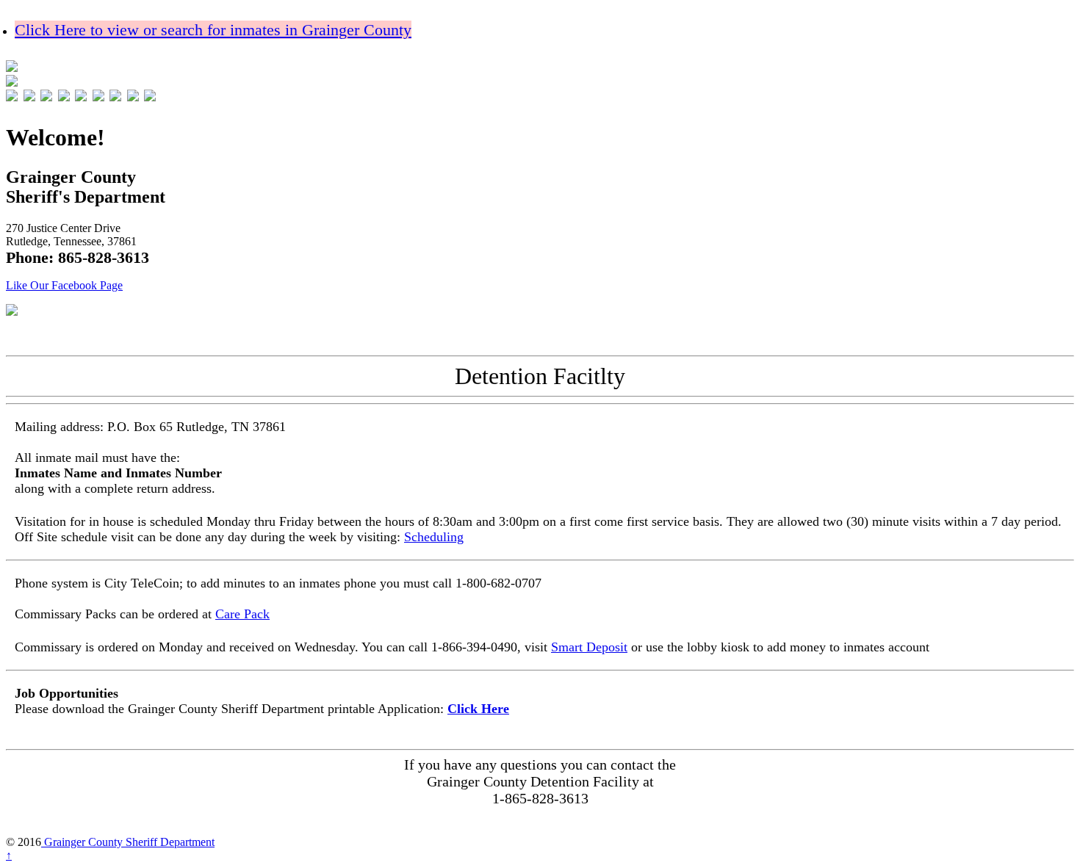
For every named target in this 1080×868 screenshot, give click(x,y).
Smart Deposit (589, 647)
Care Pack (242, 614)
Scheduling (434, 536)
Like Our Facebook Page (64, 285)
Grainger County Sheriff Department (128, 842)
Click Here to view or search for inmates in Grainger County (213, 30)
